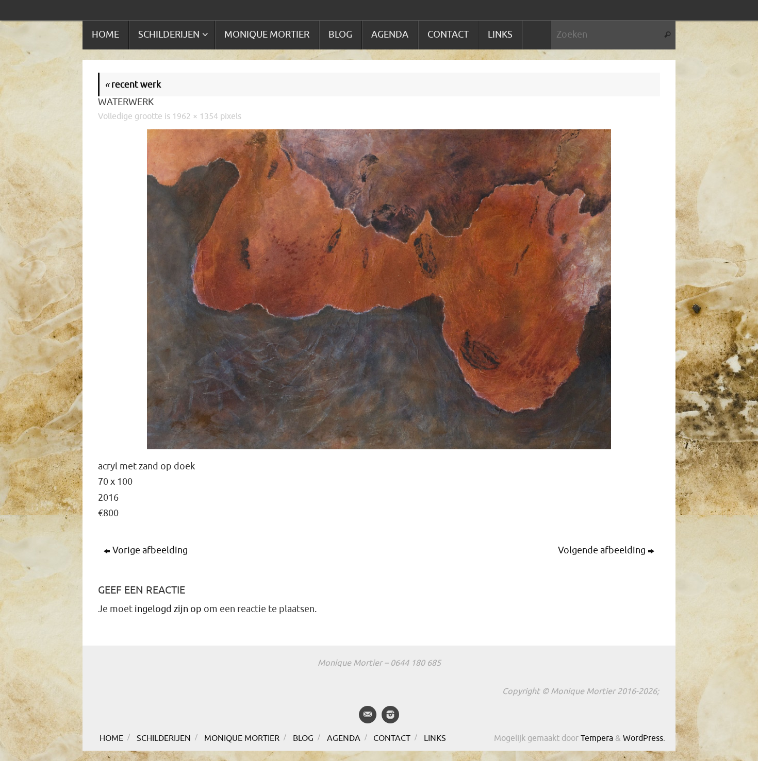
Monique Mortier (241, 738)
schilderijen (164, 738)
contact (391, 738)
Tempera (597, 738)
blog (303, 738)
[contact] (367, 714)
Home (111, 738)
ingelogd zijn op (168, 609)
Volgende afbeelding (602, 550)
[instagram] (390, 714)
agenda (343, 738)
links (435, 738)
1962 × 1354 (195, 116)
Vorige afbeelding (150, 550)
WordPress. (644, 738)
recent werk (133, 84)
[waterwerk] (379, 289)
